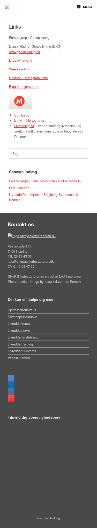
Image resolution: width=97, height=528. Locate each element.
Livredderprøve (19, 330)
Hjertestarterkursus (22, 309)
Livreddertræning (20, 344)
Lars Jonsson (19, 187)
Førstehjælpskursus (23, 316)
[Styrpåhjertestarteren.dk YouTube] (11, 398)
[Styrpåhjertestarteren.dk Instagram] (11, 391)
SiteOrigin (55, 518)
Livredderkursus (20, 323)
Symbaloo (21, 115)
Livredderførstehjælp (23, 337)
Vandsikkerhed (19, 357)
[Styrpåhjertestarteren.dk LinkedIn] (11, 385)
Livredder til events (22, 350)
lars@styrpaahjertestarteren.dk (31, 261)
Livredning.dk (24, 125)
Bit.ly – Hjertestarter (29, 120)
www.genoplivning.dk (24, 51)
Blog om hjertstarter (24, 86)
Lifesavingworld (20, 60)
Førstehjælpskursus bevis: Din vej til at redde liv (45, 180)
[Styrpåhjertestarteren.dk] (7, 7)
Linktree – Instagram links (28, 77)
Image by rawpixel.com (47, 281)
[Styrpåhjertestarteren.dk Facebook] (11, 378)
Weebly (14, 69)
